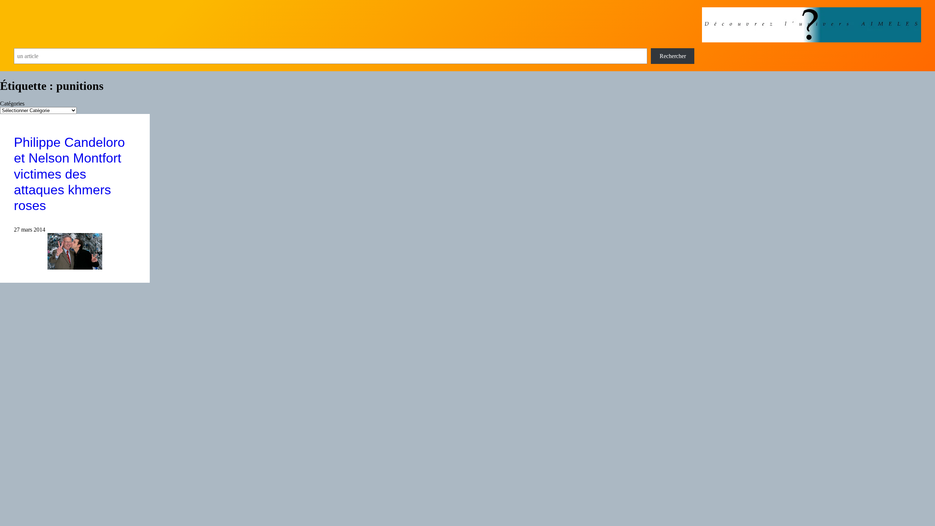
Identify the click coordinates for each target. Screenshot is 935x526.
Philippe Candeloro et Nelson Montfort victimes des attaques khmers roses (69, 174)
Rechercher (673, 56)
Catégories (12, 103)
